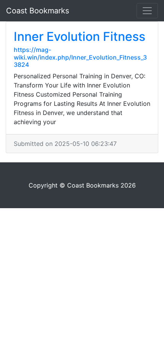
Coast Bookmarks (37, 10)
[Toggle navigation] (147, 10)
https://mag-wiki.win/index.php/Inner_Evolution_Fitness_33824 (80, 57)
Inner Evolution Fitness (79, 36)
